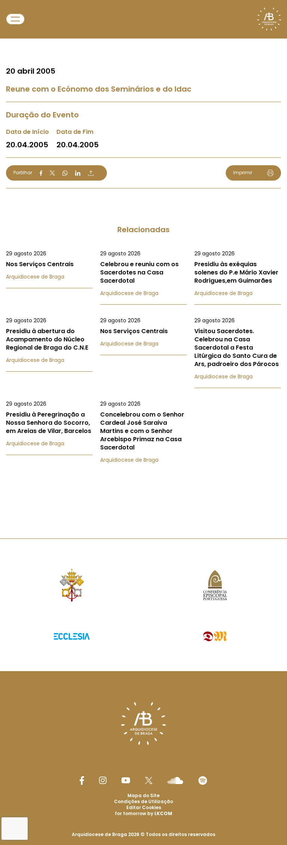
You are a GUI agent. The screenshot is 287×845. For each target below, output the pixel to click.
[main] (143, 254)
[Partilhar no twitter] (52, 172)
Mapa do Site (143, 795)
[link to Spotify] (202, 780)
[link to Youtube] (125, 780)
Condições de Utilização (143, 801)
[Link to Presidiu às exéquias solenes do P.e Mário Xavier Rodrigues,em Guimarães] (237, 273)
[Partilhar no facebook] (41, 173)
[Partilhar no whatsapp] (65, 173)
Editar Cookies (143, 808)
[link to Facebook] (82, 780)
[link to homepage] (269, 19)
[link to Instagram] (103, 780)
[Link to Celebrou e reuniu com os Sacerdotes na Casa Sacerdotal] (143, 273)
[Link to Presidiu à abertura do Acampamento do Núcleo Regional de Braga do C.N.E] (49, 340)
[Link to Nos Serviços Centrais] (49, 265)
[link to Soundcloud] (175, 780)
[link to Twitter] (148, 780)
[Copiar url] (91, 173)
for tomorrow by (143, 813)
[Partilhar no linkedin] (77, 173)
